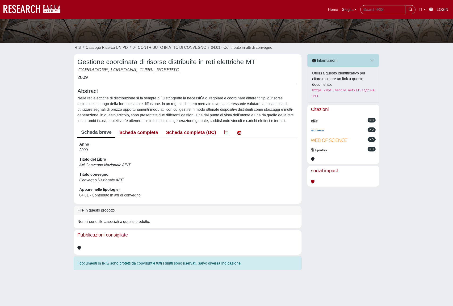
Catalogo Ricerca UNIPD (107, 47)
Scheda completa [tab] (138, 132)
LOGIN (442, 10)
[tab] (226, 132)
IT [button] (421, 10)
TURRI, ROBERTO (159, 69)
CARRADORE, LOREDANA (107, 69)
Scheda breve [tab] (96, 132)
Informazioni (326, 60)
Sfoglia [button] (348, 10)
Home (333, 10)
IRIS (77, 47)
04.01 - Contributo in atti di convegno (241, 47)
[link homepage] (34, 9)
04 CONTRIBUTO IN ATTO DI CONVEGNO (169, 47)
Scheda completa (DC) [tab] (191, 132)
